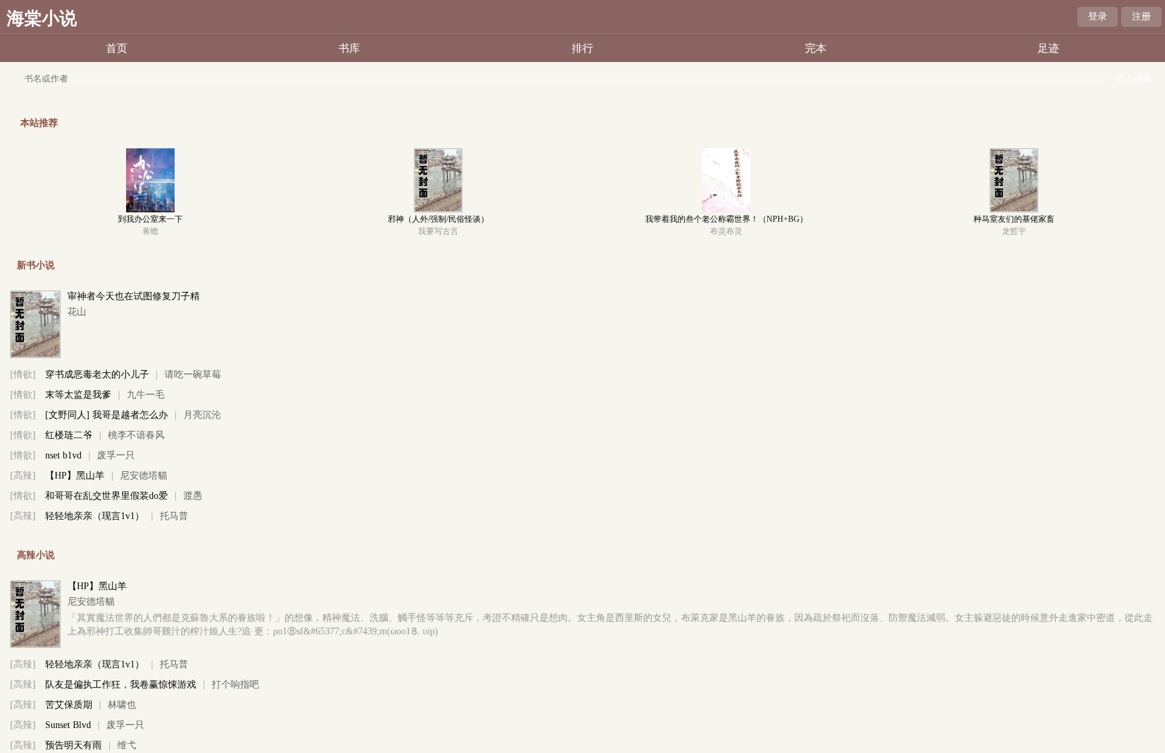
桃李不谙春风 (136, 435)
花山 (76, 312)
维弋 (126, 745)
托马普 (174, 516)
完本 (816, 48)
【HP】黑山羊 (74, 476)
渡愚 (192, 496)
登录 (1097, 16)
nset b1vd (63, 455)
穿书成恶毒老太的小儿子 (97, 374)
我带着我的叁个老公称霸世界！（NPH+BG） (726, 219)
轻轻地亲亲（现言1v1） (94, 516)
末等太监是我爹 (78, 395)
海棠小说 (42, 18)
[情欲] (23, 374)
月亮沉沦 (202, 415)
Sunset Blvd (68, 725)
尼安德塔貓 (143, 476)
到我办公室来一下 (150, 219)
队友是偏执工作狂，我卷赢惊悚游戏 (120, 685)
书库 (349, 48)
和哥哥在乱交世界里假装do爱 (106, 496)
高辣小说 (36, 555)
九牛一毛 (146, 395)
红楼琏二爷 (68, 435)
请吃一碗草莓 (193, 374)
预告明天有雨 (73, 745)
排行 (582, 48)
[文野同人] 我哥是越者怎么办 (106, 415)
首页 (116, 48)
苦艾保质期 (68, 705)
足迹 (1048, 48)
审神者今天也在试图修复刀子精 (133, 296)
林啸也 (122, 705)
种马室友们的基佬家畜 (1014, 219)
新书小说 (36, 265)
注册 (1141, 16)
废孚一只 (116, 455)
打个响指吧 (235, 685)
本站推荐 (39, 123)
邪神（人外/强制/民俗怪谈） (438, 219)
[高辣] (23, 476)
